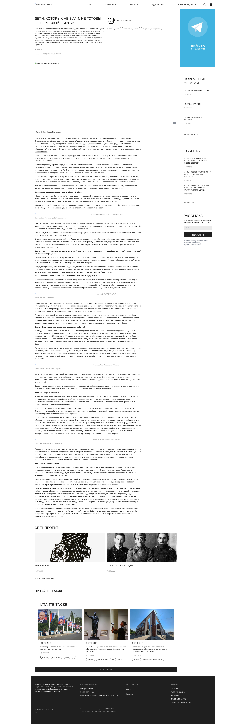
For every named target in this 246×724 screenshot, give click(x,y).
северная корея (56, 657)
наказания (127, 28)
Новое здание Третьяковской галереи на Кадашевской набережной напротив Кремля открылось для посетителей (149, 649)
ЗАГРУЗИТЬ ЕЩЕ (105, 670)
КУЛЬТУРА (134, 5)
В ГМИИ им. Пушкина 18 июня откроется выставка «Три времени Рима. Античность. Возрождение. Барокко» (106, 649)
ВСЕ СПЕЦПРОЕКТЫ (42, 578)
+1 (73, 657)
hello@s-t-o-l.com (86, 689)
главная (37, 54)
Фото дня (46, 643)
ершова (136, 28)
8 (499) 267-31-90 (87, 692)
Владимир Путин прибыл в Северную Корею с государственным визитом (58, 648)
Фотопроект (42, 565)
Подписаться (198, 235)
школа (118, 28)
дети (110, 28)
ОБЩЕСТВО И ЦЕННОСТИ (187, 5)
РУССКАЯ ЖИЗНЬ (111, 5)
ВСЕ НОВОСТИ (189, 135)
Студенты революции (120, 565)
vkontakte (129, 694)
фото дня (45, 657)
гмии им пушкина (103, 659)
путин (67, 657)
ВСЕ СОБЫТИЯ (190, 203)
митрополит (156, 28)
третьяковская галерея (150, 659)
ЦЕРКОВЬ (87, 5)
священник (146, 28)
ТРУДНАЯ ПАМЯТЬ (158, 5)
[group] (198, 96)
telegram (128, 689)
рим (113, 659)
